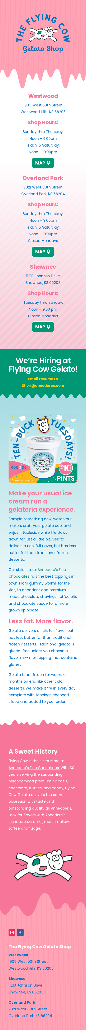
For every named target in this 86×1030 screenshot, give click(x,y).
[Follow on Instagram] (12, 932)
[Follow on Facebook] (20, 932)
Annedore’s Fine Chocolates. (34, 767)
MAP (40, 163)
